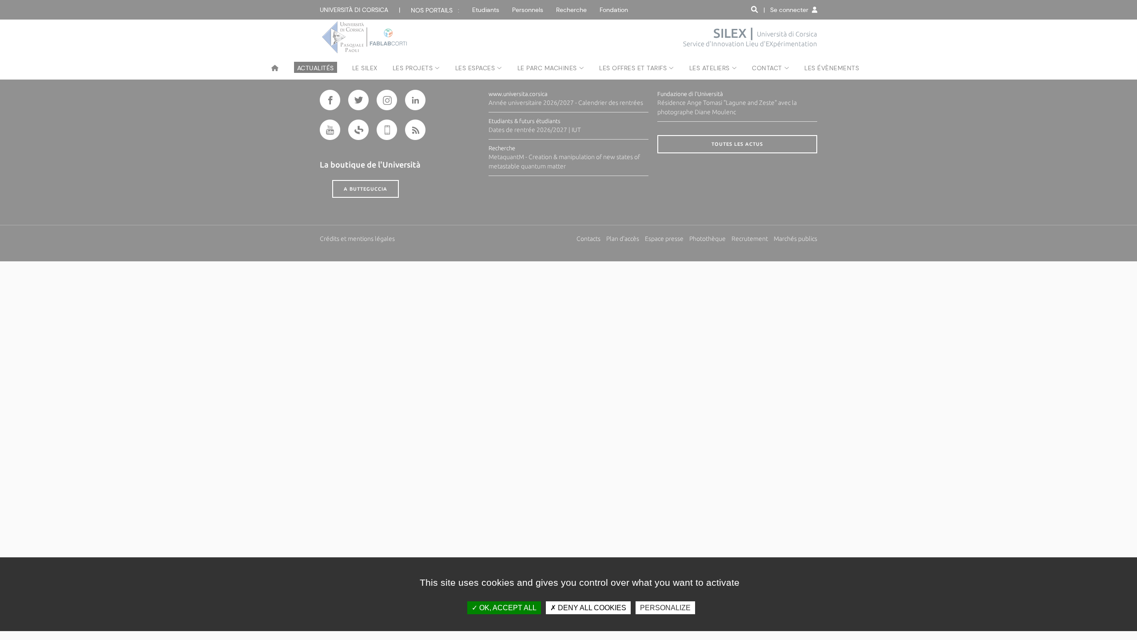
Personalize (665, 608)
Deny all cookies (591, 608)
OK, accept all (507, 608)
